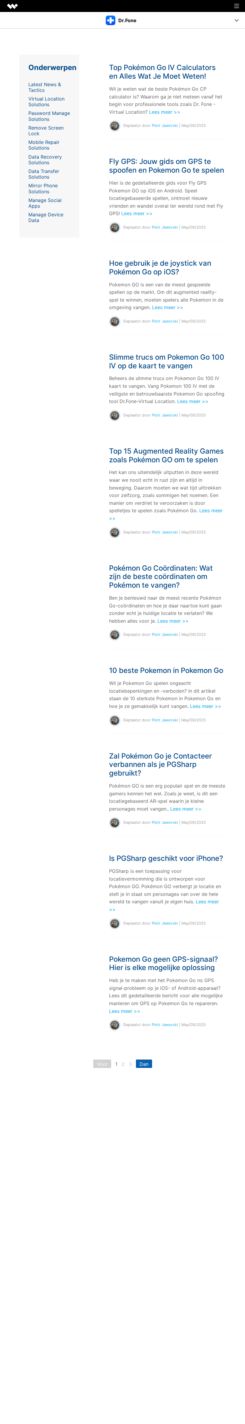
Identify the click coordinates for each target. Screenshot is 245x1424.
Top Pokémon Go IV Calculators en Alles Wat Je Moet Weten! (162, 71)
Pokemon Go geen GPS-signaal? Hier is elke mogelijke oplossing (163, 963)
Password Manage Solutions (49, 116)
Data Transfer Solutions (43, 174)
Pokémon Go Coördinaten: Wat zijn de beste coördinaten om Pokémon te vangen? (161, 577)
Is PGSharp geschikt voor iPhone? (166, 858)
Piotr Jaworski (165, 126)
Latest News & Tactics (44, 87)
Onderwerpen (52, 67)
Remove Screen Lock (46, 130)
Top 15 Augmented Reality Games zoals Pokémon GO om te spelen (166, 455)
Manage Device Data (45, 217)
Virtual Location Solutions (46, 101)
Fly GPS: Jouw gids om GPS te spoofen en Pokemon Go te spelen (166, 165)
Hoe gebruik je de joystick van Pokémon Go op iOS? (160, 267)
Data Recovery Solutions (45, 159)
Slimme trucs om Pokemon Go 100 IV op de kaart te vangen (166, 361)
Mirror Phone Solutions (43, 188)
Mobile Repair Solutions (43, 145)
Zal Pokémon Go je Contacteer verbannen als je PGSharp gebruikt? (160, 765)
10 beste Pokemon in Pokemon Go (166, 670)
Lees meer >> (164, 112)
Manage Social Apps (45, 203)
